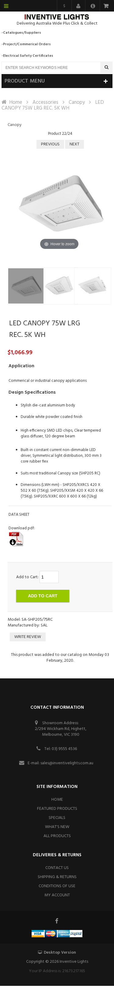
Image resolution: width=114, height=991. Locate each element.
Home (15, 102)
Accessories (45, 102)
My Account (57, 895)
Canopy (77, 102)
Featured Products (57, 808)
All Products (57, 836)
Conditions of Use (57, 886)
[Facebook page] (57, 921)
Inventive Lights (74, 961)
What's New (57, 826)
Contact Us (57, 867)
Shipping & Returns (57, 877)
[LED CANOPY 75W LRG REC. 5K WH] (26, 286)
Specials (57, 817)
